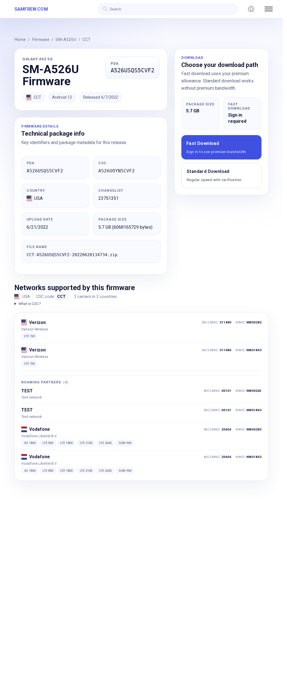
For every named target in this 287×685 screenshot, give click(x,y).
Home (20, 39)
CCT (86, 39)
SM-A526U (65, 39)
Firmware (40, 39)
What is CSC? (29, 303)
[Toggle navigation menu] (269, 9)
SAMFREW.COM (31, 9)
